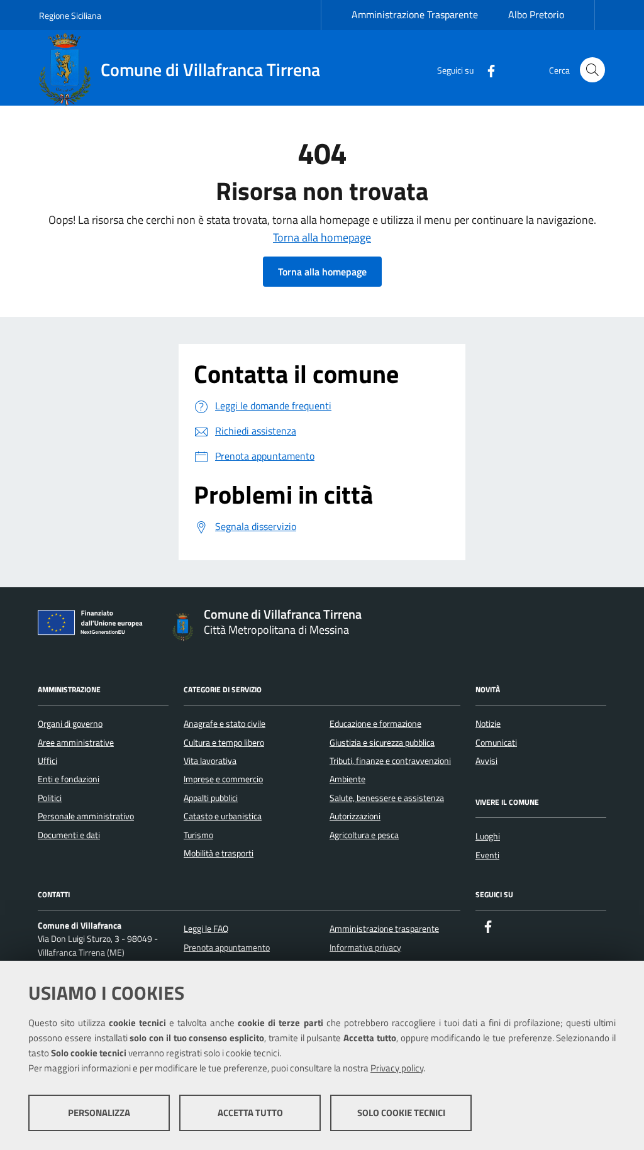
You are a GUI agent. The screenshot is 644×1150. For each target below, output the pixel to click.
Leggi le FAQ (206, 929)
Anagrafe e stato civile (224, 724)
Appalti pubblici (211, 798)
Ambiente (347, 779)
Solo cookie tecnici (401, 1112)
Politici (50, 798)
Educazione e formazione (375, 724)
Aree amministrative (76, 742)
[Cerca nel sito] (592, 69)
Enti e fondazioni (68, 779)
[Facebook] (486, 69)
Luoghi (487, 836)
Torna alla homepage (322, 237)
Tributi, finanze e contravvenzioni (390, 761)
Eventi (487, 855)
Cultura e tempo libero (224, 742)
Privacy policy (396, 1068)
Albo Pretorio (536, 14)
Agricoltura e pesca (364, 835)
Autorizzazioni (355, 816)
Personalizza (99, 1112)
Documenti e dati (69, 835)
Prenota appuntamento (227, 947)
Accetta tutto (250, 1112)
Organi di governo (70, 724)
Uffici (47, 761)
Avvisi (486, 761)
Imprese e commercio (223, 779)
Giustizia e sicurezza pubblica (382, 742)
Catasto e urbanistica (223, 816)
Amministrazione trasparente (384, 929)
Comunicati (496, 742)
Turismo (198, 835)
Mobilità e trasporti (218, 853)
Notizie (488, 724)
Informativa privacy (365, 947)
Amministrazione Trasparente (415, 14)
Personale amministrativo (86, 816)
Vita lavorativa (210, 761)
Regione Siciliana (70, 15)
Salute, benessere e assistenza (387, 798)
